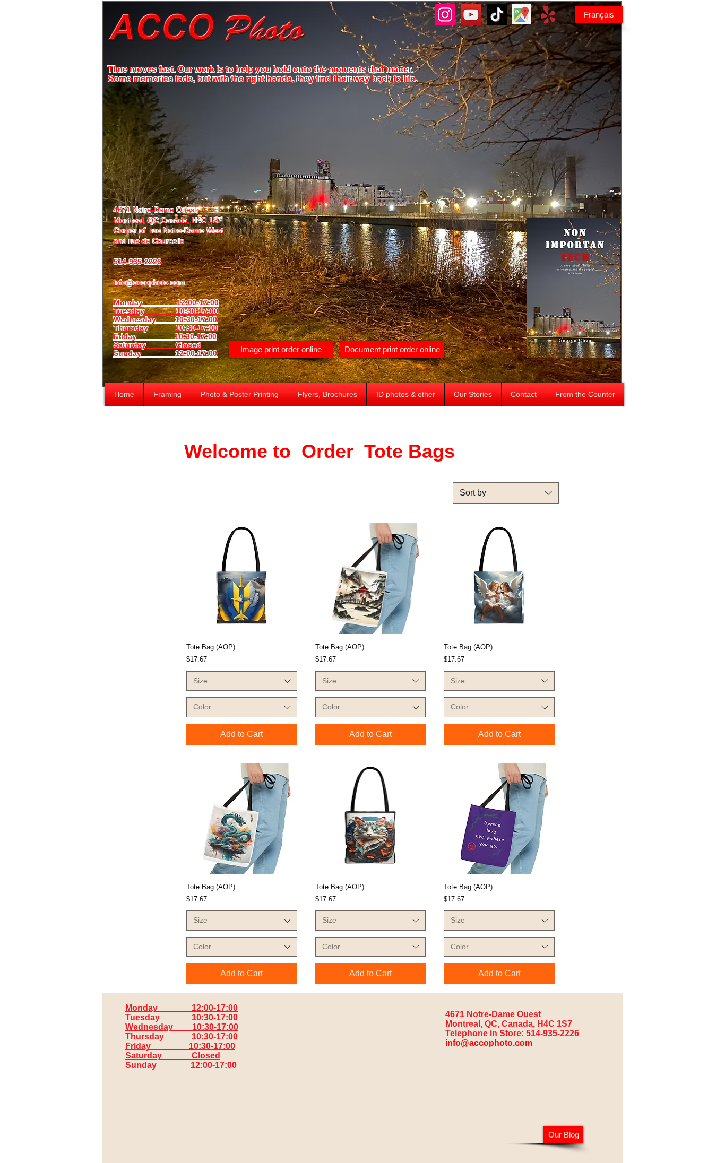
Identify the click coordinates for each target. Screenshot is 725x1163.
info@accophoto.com (149, 282)
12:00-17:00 (196, 353)
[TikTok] (497, 14)
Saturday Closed (157, 345)
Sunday (144, 353)
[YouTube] (471, 14)
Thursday (145, 328)
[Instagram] (445, 14)
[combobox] (506, 493)
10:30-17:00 (197, 328)
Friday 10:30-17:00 (165, 336)
